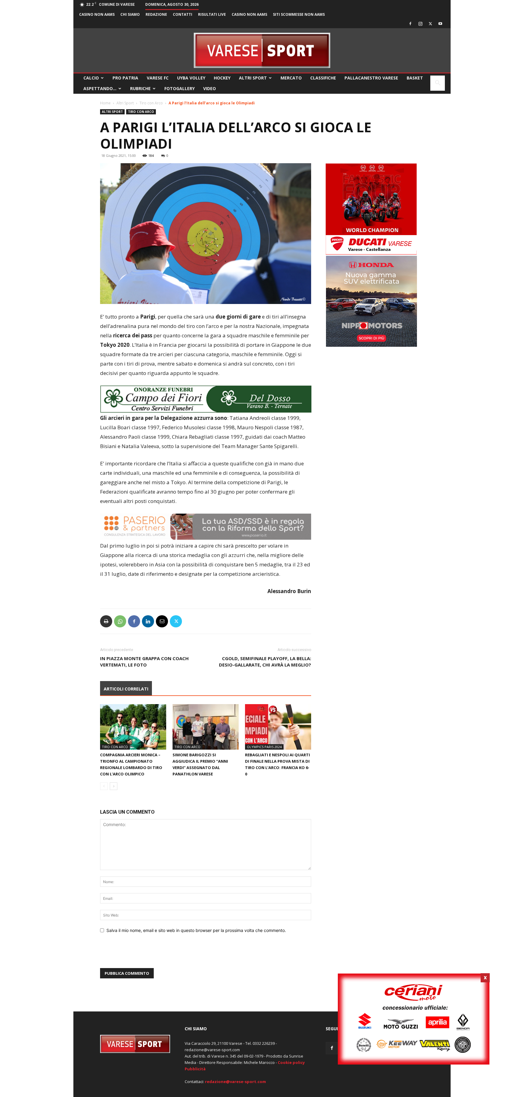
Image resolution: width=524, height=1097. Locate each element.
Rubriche (140, 88)
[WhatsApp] (120, 621)
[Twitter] (430, 23)
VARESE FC (158, 78)
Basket (415, 78)
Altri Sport (253, 78)
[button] (437, 83)
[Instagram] (420, 23)
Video (209, 88)
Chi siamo (130, 14)
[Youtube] (440, 23)
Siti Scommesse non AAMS (299, 14)
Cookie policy (291, 1062)
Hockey (222, 78)
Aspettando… (99, 88)
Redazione (156, 14)
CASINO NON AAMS (97, 14)
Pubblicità (195, 1069)
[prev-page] (104, 786)
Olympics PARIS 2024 (264, 746)
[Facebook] (410, 23)
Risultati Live (212, 14)
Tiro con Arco (151, 103)
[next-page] (113, 786)
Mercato (291, 78)
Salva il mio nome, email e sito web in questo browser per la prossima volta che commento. (196, 930)
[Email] (162, 621)
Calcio (91, 78)
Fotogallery (179, 88)
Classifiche (323, 78)
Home (105, 103)
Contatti (182, 14)
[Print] (106, 621)
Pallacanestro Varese (371, 78)
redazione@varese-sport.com (235, 1081)
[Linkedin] (148, 621)
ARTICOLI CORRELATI (126, 689)
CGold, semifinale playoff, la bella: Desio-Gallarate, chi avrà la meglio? (265, 661)
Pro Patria (125, 78)
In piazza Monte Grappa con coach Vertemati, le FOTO (144, 661)
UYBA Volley (191, 78)
